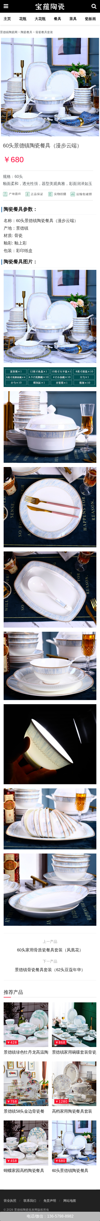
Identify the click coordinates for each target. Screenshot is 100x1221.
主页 (7, 19)
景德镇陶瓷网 (8, 32)
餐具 (57, 19)
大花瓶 (40, 19)
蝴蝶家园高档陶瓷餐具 (24, 1170)
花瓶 (22, 19)
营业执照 (10, 1200)
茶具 (73, 19)
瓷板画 (90, 19)
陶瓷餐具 (26, 32)
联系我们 (30, 1200)
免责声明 (49, 1200)
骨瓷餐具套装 (44, 32)
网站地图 (69, 1200)
